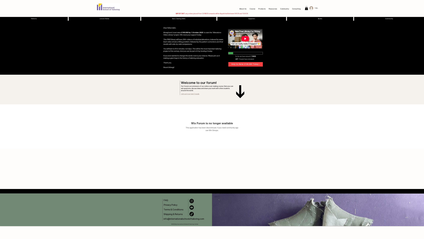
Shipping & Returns (173, 214)
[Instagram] (191, 201)
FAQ (166, 200)
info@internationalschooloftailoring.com (184, 219)
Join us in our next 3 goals (190, 94)
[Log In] (310, 8)
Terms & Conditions (173, 210)
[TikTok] (191, 214)
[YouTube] (191, 207)
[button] (262, 9)
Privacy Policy (170, 205)
